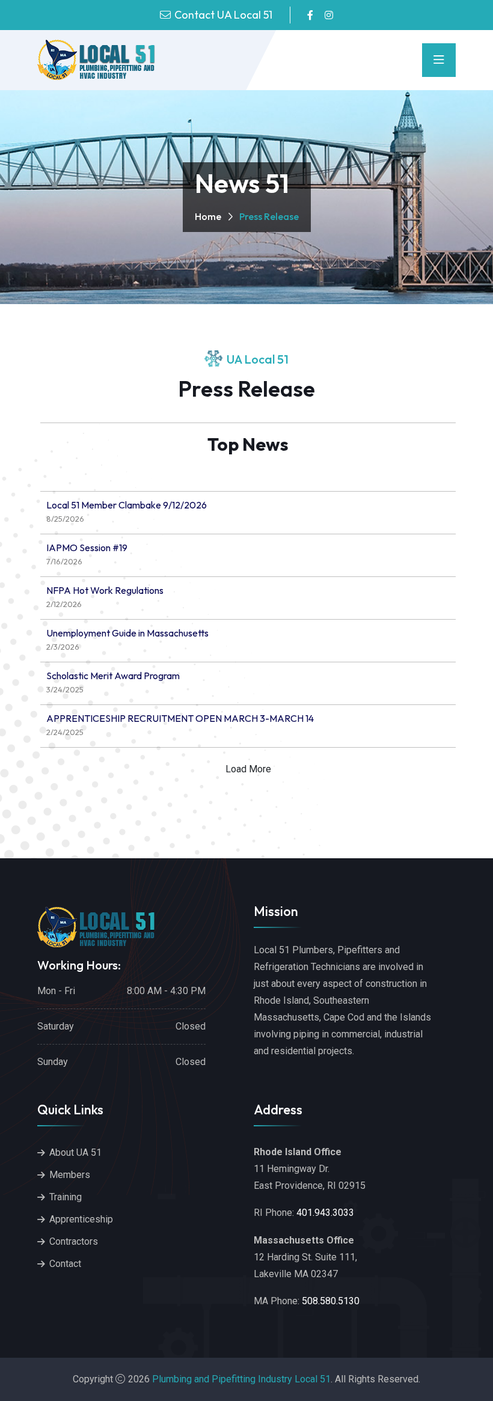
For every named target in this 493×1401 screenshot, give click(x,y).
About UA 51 (75, 1152)
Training (65, 1197)
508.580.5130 (331, 1301)
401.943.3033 (325, 1212)
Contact (65, 1263)
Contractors (73, 1241)
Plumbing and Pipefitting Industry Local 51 (241, 1379)
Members (69, 1174)
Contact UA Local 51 (223, 15)
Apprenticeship (81, 1219)
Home (208, 216)
